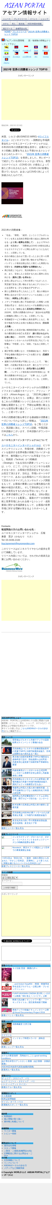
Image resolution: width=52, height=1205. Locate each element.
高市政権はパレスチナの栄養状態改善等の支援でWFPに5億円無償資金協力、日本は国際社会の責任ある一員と (31, 751)
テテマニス (7, 1035)
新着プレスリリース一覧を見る (16, 866)
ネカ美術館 (7, 1096)
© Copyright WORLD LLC (14, 1172)
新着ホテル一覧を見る (12, 1087)
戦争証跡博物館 (9, 1099)
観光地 (21, 23)
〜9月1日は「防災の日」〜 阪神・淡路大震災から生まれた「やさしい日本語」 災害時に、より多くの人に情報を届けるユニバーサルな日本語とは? (25, 860)
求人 (14, 23)
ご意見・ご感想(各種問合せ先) (18, 1151)
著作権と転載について (14, 1121)
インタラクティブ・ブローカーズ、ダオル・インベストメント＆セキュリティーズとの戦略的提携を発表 (30, 839)
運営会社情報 (10, 1145)
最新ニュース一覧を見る (13, 828)
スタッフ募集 (10, 1148)
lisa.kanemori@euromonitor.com (18, 543)
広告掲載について (12, 1160)
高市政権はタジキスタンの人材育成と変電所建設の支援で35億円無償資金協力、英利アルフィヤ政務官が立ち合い (30, 782)
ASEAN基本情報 (35, 23)
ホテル (6, 23)
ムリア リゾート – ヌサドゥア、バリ (18, 1081)
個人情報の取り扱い (13, 1119)
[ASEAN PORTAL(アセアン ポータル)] (26, 8)
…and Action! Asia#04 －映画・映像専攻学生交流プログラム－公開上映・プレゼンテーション (30, 986)
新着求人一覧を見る (11, 1069)
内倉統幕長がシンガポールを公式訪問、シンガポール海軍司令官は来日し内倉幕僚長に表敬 (30, 773)
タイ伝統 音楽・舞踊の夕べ (24, 968)
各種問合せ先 (21, 28)
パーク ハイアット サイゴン (14, 1084)
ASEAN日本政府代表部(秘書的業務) (18, 1067)
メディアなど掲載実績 (14, 1168)
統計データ (7, 28)
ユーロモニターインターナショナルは (21, 445)
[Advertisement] (26, 99)
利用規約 (8, 1116)
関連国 (5, 875)
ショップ (44, 18)
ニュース (7, 18)
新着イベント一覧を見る (13, 1015)
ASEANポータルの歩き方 (15, 1165)
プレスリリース (20, 18)
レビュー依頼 (10, 1133)
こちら (9, 435)
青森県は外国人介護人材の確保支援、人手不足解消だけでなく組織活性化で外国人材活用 (30, 790)
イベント (34, 18)
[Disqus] (26, 675)
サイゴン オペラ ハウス (12, 1102)
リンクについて (11, 1163)
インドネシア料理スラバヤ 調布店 (28, 1038)
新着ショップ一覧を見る (13, 1047)
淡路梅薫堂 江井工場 (21, 1024)
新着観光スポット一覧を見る (15, 1105)
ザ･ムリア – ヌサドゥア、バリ (15, 1078)
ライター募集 (10, 1131)
